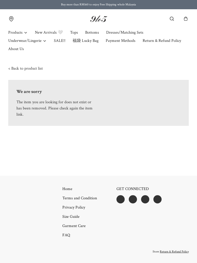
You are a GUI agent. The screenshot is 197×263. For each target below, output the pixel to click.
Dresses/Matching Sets (124, 32)
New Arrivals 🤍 (49, 32)
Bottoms (92, 32)
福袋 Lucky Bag (85, 40)
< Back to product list (25, 68)
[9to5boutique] (98, 18)
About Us (16, 49)
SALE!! (59, 40)
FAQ (66, 235)
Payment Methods (120, 40)
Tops (74, 32)
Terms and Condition (79, 198)
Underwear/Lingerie (25, 40)
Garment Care (74, 226)
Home (67, 189)
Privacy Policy (73, 207)
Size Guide (71, 216)
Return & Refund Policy (162, 40)
